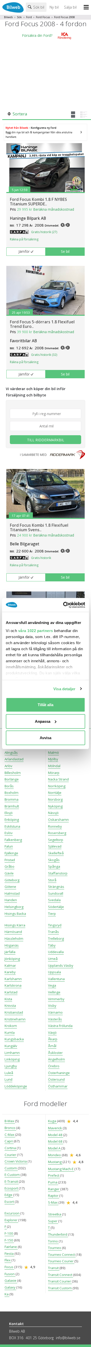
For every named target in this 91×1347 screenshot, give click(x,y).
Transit (53, 1268)
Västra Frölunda (60, 1025)
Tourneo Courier (61, 1261)
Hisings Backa (15, 913)
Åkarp (52, 1039)
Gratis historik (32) (44, 355)
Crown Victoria (16, 1161)
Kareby (10, 972)
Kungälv (11, 1046)
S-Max (53, 1202)
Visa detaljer (64, 688)
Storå (52, 880)
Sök (19, 17)
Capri (9, 1141)
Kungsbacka (14, 1039)
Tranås (53, 931)
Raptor (53, 1195)
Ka (7, 1294)
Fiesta (9, 1253)
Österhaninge (59, 1073)
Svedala (54, 900)
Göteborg (12, 880)
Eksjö (9, 812)
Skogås (54, 860)
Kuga (52, 1121)
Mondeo (55, 1155)
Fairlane (11, 1246)
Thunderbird (58, 1234)
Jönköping (12, 958)
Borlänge (12, 779)
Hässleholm (14, 938)
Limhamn (12, 1052)
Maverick (55, 1128)
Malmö (53, 752)
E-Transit (12, 1181)
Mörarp (53, 772)
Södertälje (56, 906)
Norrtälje (54, 792)
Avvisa (45, 738)
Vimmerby (56, 999)
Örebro (53, 1066)
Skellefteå (56, 853)
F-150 (9, 1240)
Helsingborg (14, 906)
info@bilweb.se (68, 1337)
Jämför (24, 251)
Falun (9, 846)
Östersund (56, 1079)
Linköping (12, 1059)
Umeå (53, 958)
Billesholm (13, 772)
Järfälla (10, 952)
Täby (52, 945)
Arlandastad (14, 759)
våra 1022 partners (35, 630)
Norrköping (56, 786)
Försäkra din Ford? (37, 35)
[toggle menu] (87, 8)
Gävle (9, 873)
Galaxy (10, 1287)
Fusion (10, 1274)
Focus (9, 1267)
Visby (52, 1005)
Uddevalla (56, 952)
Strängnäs (56, 886)
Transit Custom (60, 1288)
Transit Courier (60, 1281)
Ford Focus (43, 17)
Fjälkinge (11, 853)
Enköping (12, 819)
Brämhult (12, 806)
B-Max (10, 1121)
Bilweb (8, 17)
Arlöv (8, 766)
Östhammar (57, 1086)
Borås (9, 786)
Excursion (12, 1213)
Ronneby (55, 826)
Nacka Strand (58, 779)
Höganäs (12, 945)
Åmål (52, 1046)
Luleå (9, 1073)
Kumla (10, 1032)
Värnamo (55, 1012)
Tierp (52, 913)
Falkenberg (13, 839)
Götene (10, 886)
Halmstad (12, 893)
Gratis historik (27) (44, 232)
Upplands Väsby (60, 965)
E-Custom (12, 1174)
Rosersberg (57, 833)
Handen (11, 900)
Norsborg (55, 799)
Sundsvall (55, 893)
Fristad (10, 860)
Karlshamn (13, 979)
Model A (54, 1148)
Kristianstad (14, 1012)
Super (53, 1221)
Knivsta (10, 1005)
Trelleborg (56, 938)
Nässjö (53, 812)
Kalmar (10, 965)
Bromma (11, 799)
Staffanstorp (57, 873)
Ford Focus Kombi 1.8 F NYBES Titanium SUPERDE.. (38, 202)
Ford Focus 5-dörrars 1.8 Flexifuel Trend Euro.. (42, 324)
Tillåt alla (45, 705)
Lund (8, 1079)
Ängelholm (56, 1059)
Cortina (11, 1148)
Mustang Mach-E (61, 1169)
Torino (53, 1241)
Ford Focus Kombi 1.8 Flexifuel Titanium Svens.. (39, 527)
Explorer (11, 1220)
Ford (29, 17)
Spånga (54, 866)
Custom (11, 1168)
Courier (11, 1154)
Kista (8, 999)
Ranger (54, 1189)
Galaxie (11, 1280)
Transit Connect (60, 1274)
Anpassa (42, 721)
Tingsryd (54, 925)
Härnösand (13, 931)
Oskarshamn (58, 819)
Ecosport (12, 1188)
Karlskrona (13, 985)
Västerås (55, 1019)
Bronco (10, 1127)
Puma (53, 1182)
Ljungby (11, 1066)
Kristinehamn (15, 1019)
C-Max (10, 1134)
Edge (9, 1195)
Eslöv (9, 833)
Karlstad (11, 992)
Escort (10, 1201)
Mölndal (54, 766)
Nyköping (55, 806)
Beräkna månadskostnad (53, 209)
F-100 (9, 1233)
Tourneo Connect (62, 1254)
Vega (52, 985)
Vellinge (54, 992)
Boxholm (11, 792)
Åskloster (55, 1052)
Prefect (54, 1175)
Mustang (55, 1162)
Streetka (55, 1214)
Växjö (52, 1032)
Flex (8, 1260)
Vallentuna (56, 979)
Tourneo (55, 1247)
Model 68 (55, 1141)
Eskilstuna (12, 826)
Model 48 (55, 1135)
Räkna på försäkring (24, 239)
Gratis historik (41, 558)
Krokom (11, 1025)
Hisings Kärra (15, 925)
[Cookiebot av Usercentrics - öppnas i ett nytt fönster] (64, 605)
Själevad (54, 846)
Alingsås (11, 752)
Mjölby (53, 759)
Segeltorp (55, 839)
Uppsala (54, 972)
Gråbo (9, 866)
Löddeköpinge (16, 1086)
